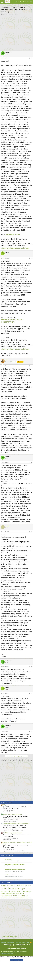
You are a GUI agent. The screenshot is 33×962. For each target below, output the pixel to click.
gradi (29, 885)
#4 (31, 462)
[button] (1, 940)
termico (12, 898)
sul (27, 896)
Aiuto (24, 942)
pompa (28, 891)
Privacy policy (18, 942)
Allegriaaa (6, 805)
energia (3, 886)
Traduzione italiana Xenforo (7, 953)
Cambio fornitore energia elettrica (12, 814)
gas (26, 885)
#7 (31, 693)
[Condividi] (29, 58)
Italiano (6, 940)
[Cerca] (31, 1)
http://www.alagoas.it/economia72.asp (15, 248)
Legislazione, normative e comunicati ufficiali (13, 830)
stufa (23, 896)
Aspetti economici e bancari (9, 821)
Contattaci (3, 942)
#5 (31, 532)
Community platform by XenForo (14, 951)
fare (8, 885)
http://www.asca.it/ (13, 234)
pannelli (7, 891)
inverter (17, 889)
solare (15, 896)
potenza (3, 893)
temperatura (5, 898)
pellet (19, 891)
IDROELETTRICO (7, 840)
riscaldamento (6, 895)
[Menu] (2, 1)
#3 (31, 366)
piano (23, 891)
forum (11, 885)
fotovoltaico (19, 885)
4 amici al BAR (6, 812)
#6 (31, 666)
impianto (9, 888)
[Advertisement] (16, 32)
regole (27, 898)
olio (2, 891)
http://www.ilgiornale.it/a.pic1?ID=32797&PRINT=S (12, 321)
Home (27, 942)
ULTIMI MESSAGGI (6, 802)
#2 (31, 258)
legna (23, 889)
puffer (22, 893)
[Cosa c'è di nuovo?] (27, 1)
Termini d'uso (10, 942)
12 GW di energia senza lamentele (12, 833)
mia (27, 889)
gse (2, 889)
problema (9, 893)
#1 (31, 58)
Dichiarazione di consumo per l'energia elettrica (16, 823)
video (31, 898)
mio (30, 889)
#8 (31, 731)
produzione (15, 893)
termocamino (20, 898)
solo (19, 896)
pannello (13, 891)
